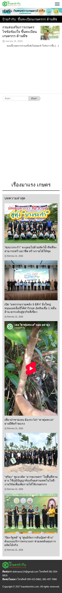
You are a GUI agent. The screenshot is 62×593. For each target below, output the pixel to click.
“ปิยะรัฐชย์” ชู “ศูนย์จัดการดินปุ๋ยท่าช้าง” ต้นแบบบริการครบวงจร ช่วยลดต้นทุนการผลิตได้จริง (30, 541)
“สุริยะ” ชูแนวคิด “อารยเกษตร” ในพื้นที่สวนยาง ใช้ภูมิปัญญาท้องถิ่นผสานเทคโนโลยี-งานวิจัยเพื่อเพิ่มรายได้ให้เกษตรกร (31, 480)
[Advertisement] (31, 143)
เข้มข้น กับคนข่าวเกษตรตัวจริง (23, 11)
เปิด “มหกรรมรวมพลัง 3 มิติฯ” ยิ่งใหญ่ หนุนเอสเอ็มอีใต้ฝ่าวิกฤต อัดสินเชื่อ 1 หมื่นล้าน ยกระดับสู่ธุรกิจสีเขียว (30, 308)
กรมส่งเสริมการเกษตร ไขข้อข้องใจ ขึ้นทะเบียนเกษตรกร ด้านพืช (19, 31)
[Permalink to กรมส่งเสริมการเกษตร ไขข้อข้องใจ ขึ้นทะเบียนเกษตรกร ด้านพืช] (50, 33)
